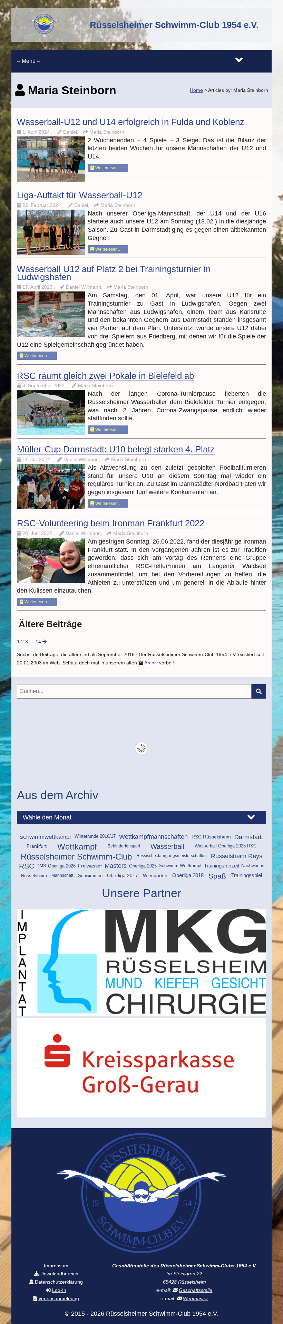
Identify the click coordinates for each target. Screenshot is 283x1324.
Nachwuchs (252, 865)
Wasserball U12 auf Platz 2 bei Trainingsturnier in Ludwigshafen (114, 273)
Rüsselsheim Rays (236, 856)
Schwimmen (90, 875)
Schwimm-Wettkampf (180, 865)
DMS (41, 865)
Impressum (56, 1265)
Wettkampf (77, 847)
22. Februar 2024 (42, 205)
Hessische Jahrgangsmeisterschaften (171, 855)
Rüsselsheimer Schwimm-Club (76, 857)
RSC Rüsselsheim (211, 837)
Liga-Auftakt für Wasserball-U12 (79, 195)
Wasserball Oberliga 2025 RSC (225, 846)
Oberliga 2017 (122, 875)
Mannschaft (62, 875)
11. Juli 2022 (36, 459)
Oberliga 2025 (143, 866)
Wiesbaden (155, 875)
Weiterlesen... (36, 355)
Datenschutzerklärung (59, 1282)
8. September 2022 (44, 385)
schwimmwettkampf (45, 837)
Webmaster (195, 1298)
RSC (26, 866)
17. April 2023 (38, 287)
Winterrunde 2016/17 (95, 836)
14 (38, 641)
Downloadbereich (59, 1273)
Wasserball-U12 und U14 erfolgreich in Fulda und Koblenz (130, 122)
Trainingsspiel (246, 875)
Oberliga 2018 (188, 875)
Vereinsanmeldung (58, 1298)
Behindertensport (124, 846)
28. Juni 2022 (37, 533)
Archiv (151, 662)
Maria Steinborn (106, 132)
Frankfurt (37, 846)
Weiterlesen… (108, 167)
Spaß (217, 876)
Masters (116, 865)
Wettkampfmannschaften (153, 836)
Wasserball (167, 846)
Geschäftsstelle (195, 1290)
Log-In (59, 1290)
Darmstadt (248, 837)
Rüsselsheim (34, 875)
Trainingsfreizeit (221, 866)
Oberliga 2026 (62, 866)
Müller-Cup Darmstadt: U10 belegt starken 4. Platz (116, 449)
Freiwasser (90, 866)
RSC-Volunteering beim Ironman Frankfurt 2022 (110, 523)
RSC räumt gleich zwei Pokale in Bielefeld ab (105, 376)
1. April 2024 (36, 132)
